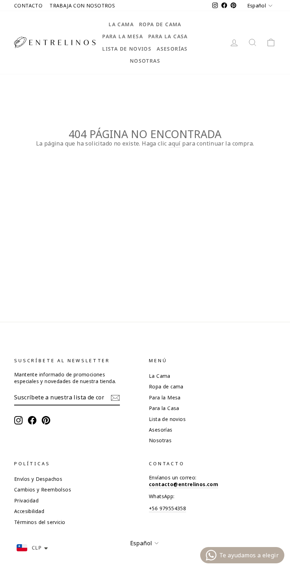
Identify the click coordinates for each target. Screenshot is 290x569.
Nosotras (145, 60)
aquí (174, 143)
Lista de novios (126, 48)
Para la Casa (168, 36)
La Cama (121, 24)
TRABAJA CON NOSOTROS (82, 5)
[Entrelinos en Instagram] (18, 420)
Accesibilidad (29, 511)
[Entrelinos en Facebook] (32, 420)
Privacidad (26, 500)
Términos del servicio (39, 522)
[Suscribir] (115, 397)
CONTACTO (28, 5)
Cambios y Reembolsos (42, 489)
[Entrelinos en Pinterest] (46, 420)
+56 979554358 (167, 508)
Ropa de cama (160, 24)
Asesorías (172, 48)
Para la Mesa (122, 36)
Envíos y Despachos (38, 479)
